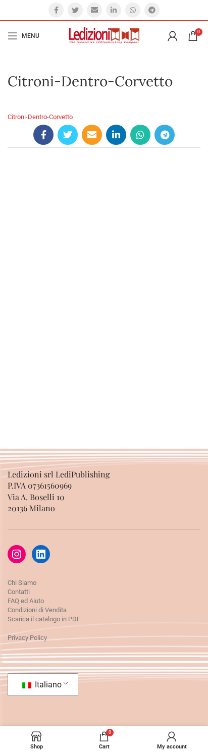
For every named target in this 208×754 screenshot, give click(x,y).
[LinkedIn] (41, 554)
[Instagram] (17, 554)
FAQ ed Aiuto (26, 601)
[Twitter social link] (75, 10)
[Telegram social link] (152, 10)
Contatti (19, 592)
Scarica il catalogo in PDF (44, 619)
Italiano (47, 684)
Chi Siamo (22, 582)
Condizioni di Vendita (37, 610)
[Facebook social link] (56, 10)
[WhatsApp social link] (132, 10)
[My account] (173, 36)
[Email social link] (94, 10)
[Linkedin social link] (113, 10)
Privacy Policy (27, 637)
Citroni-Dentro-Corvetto (40, 117)
